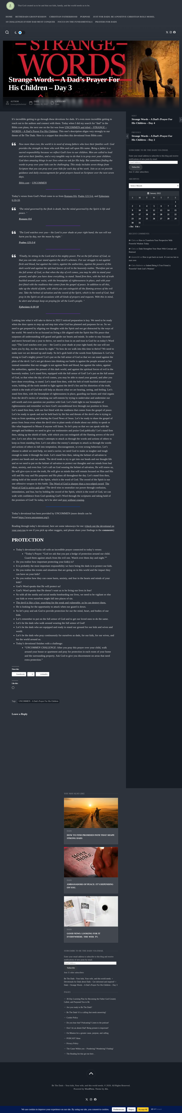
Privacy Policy (72, 1043)
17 (140, 214)
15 (175, 210)
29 (175, 219)
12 (154, 210)
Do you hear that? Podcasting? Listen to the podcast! (88, 1023)
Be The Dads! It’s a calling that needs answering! (86, 1012)
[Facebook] (174, 32)
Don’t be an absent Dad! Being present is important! (88, 1028)
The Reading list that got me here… (81, 1054)
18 (147, 214)
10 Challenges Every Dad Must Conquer (30, 22)
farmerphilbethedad (18, 104)
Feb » (137, 227)
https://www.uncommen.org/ (33, 517)
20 (161, 214)
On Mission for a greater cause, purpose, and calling (87, 1033)
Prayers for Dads (106, 22)
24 (140, 219)
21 (168, 214)
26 (154, 219)
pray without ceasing (73, 500)
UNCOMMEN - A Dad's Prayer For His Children (38, 701)
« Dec (131, 227)
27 (161, 219)
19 (154, 214)
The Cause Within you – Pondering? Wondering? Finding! (90, 1049)
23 (133, 219)
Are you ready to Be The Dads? (79, 1007)
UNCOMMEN (39, 182)
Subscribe (71, 968)
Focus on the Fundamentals (75, 22)
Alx (106, 1089)
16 (133, 214)
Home (9, 17)
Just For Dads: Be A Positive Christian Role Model (124, 17)
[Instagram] (170, 32)
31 (140, 223)
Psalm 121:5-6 (85, 196)
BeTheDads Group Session (30, 17)
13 (161, 210)
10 (140, 210)
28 (168, 219)
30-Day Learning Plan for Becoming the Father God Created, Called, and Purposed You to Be (90, 1000)
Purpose (85, 17)
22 (175, 214)
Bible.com (24, 182)
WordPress (89, 1089)
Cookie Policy (72, 1018)
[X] (167, 32)
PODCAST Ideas (73, 1038)
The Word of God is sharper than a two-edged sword (76, 483)
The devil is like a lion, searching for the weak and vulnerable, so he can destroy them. (61, 602)
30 (133, 223)
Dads (69, 831)
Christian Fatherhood (63, 17)
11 (147, 210)
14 (168, 210)
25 (147, 219)
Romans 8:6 (70, 196)
